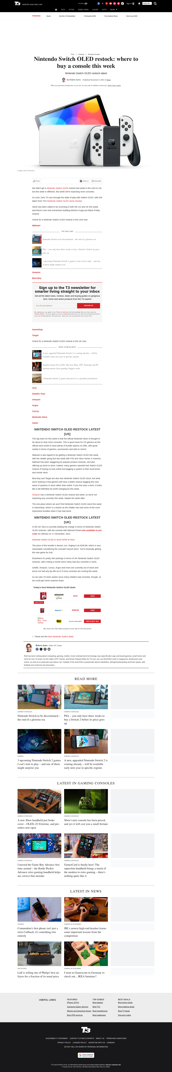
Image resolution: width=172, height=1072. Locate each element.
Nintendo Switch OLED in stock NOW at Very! (53, 540)
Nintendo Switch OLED (57, 188)
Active (71, 9)
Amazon (36, 495)
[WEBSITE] (46, 649)
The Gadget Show (111, 16)
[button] (67, 595)
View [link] (92, 596)
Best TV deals (124, 1011)
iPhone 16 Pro (73, 1003)
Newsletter (98, 181)
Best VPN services (75, 1015)
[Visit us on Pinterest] (106, 3)
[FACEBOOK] (38, 649)
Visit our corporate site (113, 1065)
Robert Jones (75, 80)
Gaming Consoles (94, 54)
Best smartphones (100, 1011)
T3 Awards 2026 (90, 16)
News (109, 80)
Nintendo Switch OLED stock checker (64, 201)
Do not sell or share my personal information (86, 1047)
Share (38, 181)
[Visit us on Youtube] (110, 3)
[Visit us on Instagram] (114, 3)
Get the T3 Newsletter (67, 16)
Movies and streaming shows (79, 1011)
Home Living (83, 9)
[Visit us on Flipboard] (118, 3)
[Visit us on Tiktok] (122, 3)
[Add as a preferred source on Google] (86, 1055)
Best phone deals (125, 1003)
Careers (111, 1043)
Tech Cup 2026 (131, 16)
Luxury (95, 9)
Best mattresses (99, 1015)
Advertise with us (96, 1043)
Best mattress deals (126, 1007)
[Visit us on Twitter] (102, 3)
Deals (48, 16)
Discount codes (124, 1015)
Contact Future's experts (82, 1038)
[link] (42, 596)
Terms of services (62, 312)
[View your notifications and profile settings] (139, 3)
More (112, 9)
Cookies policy (80, 1043)
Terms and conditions (116, 1038)
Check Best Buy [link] (92, 621)
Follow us (86, 181)
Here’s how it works (114, 85)
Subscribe (146, 3)
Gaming (81, 54)
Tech (63, 9)
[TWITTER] (42, 649)
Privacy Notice (39, 314)
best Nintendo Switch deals (60, 636)
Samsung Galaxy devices (77, 1007)
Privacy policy (64, 1043)
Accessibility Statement (57, 1038)
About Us (100, 1038)
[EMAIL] (50, 649)
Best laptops (98, 1003)
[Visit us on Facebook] (98, 3)
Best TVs (96, 1007)
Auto (104, 9)
